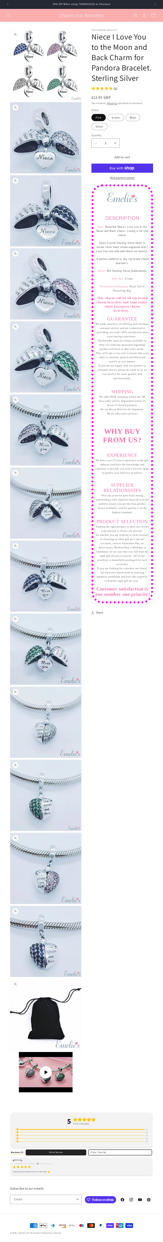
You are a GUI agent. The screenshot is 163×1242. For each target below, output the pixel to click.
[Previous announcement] (7, 4)
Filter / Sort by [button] (98, 1152)
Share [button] (99, 612)
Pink (99, 117)
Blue (133, 117)
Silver (99, 126)
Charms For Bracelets (29, 1232)
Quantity (96, 135)
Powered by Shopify (51, 1232)
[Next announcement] (155, 4)
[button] (8, 15)
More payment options (122, 177)
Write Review (56, 1152)
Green (116, 117)
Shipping (112, 103)
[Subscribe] (77, 1199)
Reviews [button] (17, 1152)
